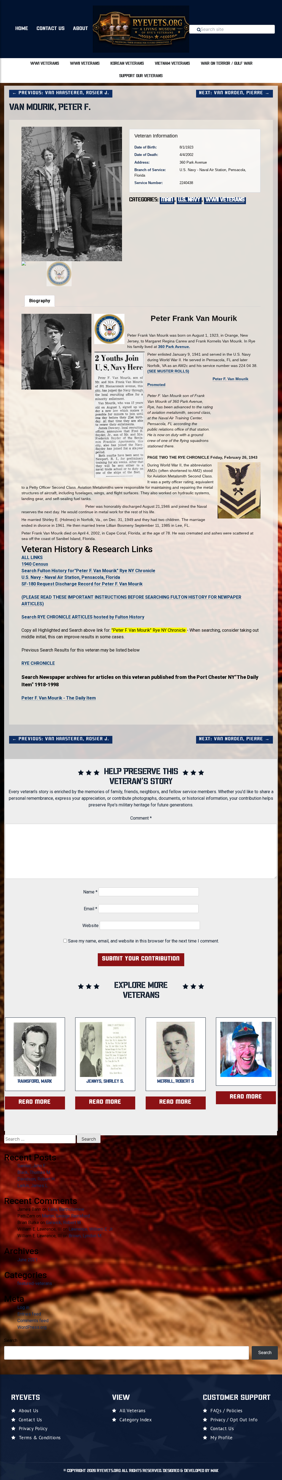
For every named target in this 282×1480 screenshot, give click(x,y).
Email (90, 908)
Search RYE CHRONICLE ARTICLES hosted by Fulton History (82, 617)
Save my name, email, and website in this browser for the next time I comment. (143, 941)
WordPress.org (32, 1327)
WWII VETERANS (84, 64)
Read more (35, 1102)
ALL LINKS (32, 557)
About (80, 28)
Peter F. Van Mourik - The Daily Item (58, 698)
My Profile (221, 1438)
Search (10, 1340)
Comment (141, 818)
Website (90, 925)
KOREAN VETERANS (127, 64)
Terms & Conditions (40, 1438)
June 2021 (27, 1259)
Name (90, 892)
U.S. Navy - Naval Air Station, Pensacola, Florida (70, 577)
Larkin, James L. (32, 1185)
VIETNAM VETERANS (172, 64)
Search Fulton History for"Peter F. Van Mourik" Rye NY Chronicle (88, 570)
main (167, 200)
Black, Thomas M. (34, 1172)
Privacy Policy (33, 1428)
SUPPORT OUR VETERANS (140, 76)
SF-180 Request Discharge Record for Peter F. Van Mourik (82, 584)
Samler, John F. (31, 1165)
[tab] (40, 301)
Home (21, 28)
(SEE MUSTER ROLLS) (168, 371)
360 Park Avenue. (174, 346)
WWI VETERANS (44, 64)
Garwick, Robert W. (64, 1222)
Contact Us (51, 28)
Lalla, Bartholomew (66, 1209)
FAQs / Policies (226, 1411)
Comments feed (32, 1320)
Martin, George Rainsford (66, 1216)
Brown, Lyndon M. (85, 1235)
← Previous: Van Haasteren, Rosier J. (60, 93)
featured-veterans (34, 1283)
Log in (23, 1307)
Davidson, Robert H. (36, 1179)
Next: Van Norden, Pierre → (234, 93)
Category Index (136, 1420)
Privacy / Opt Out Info (233, 1420)
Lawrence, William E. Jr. (91, 1229)
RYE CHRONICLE (38, 663)
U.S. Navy (189, 200)
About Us (29, 1411)
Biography (39, 300)
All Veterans (132, 1411)
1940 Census (34, 564)
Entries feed (29, 1314)
